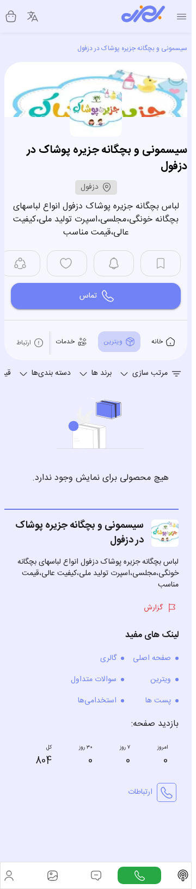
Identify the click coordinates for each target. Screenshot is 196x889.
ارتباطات (140, 792)
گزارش (153, 608)
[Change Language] (33, 16)
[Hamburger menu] (181, 17)
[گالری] (52, 875)
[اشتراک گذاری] (20, 263)
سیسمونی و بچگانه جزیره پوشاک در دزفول (132, 48)
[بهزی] (143, 16)
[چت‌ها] (139, 875)
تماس (88, 295)
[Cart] (11, 16)
